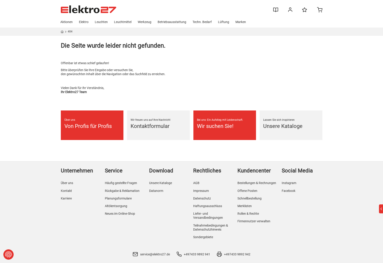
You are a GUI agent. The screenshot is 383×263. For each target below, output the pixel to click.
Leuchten (101, 22)
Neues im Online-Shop (120, 213)
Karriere (66, 198)
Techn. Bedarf (202, 22)
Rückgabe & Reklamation (122, 191)
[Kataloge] (275, 11)
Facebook (288, 191)
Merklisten (244, 206)
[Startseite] (62, 32)
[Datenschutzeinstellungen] (8, 254)
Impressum (201, 191)
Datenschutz (202, 198)
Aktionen (66, 22)
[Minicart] (319, 10)
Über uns (67, 183)
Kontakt (66, 191)
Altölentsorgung (116, 206)
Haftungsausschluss (207, 206)
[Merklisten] (304, 12)
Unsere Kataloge (160, 183)
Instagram (289, 183)
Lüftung (223, 22)
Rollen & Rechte (248, 213)
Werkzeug (144, 22)
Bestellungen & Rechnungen (256, 183)
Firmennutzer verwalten (253, 221)
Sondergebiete (203, 237)
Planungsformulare (118, 198)
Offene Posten (247, 191)
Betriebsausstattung (172, 22)
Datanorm (156, 191)
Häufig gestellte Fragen (121, 183)
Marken (240, 22)
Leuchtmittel (122, 22)
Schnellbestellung (249, 198)
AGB (196, 183)
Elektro (84, 22)
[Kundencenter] (290, 10)
